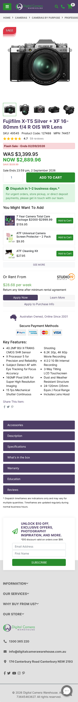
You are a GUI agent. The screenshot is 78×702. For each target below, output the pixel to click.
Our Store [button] (12, 614)
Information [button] (14, 583)
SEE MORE (39, 264)
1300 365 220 (19, 641)
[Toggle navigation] (7, 6)
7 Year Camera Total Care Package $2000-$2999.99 (34, 218)
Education (13, 479)
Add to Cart (50, 177)
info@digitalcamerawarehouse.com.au (37, 651)
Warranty (13, 468)
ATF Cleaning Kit (27, 251)
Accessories (15, 425)
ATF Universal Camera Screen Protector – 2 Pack (33, 234)
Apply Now (20, 297)
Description (14, 435)
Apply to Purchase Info (39, 304)
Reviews (12, 489)
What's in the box (18, 457)
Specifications (16, 446)
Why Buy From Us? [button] (19, 604)
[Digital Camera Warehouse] (29, 6)
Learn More (57, 297)
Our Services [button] (15, 594)
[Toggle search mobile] (56, 6)
